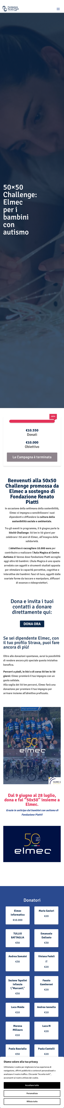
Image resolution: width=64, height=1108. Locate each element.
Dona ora (32, 624)
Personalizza (32, 1093)
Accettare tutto (32, 1085)
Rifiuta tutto (32, 1101)
